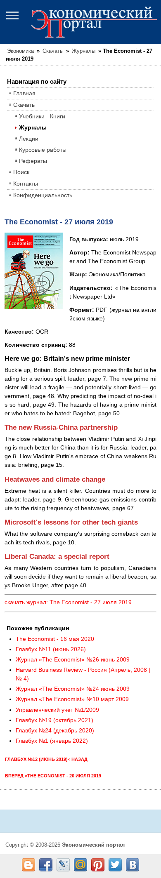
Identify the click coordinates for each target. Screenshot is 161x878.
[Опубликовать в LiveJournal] (63, 864)
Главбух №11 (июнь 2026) (51, 649)
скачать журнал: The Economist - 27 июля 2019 (68, 602)
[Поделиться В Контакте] (132, 864)
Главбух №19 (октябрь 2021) (54, 720)
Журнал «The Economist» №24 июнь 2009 (73, 688)
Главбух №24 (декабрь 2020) (55, 730)
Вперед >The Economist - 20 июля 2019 (53, 775)
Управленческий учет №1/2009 (57, 709)
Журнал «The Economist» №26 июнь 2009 (73, 659)
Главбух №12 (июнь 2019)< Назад (46, 759)
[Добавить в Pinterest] (97, 864)
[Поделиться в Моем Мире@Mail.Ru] (80, 864)
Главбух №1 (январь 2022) (52, 740)
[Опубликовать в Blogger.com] (28, 864)
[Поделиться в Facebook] (45, 864)
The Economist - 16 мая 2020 (55, 639)
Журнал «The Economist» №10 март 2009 (72, 699)
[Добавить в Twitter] (115, 864)
